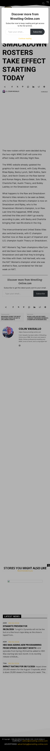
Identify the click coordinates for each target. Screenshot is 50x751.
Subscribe (37, 32)
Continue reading (25, 38)
